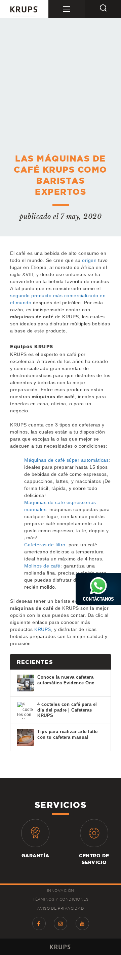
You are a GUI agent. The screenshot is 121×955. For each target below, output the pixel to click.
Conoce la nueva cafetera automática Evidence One (65, 680)
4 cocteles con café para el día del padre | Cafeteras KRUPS (67, 710)
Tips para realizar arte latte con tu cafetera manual (67, 734)
